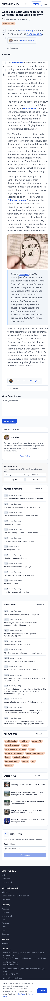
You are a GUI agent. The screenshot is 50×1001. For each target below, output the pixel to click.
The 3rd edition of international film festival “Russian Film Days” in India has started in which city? (24, 711)
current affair (36, 741)
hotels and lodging (11, 761)
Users (4, 927)
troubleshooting (11, 741)
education (8, 765)
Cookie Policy (20, 994)
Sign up (36, 4)
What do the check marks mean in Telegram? (21, 670)
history (25, 745)
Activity (4, 875)
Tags (3, 919)
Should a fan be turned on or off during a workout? (24, 702)
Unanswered (7, 882)
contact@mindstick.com (12, 978)
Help (3, 930)
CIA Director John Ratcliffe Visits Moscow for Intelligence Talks (28, 820)
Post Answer (9, 421)
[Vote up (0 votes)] (4, 31)
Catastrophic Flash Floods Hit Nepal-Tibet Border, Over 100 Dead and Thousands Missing (27, 793)
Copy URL (14, 480)
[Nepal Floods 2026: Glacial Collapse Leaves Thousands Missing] (7, 803)
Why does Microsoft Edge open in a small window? (23, 653)
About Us (5, 909)
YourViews (6, 899)
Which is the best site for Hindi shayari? (19, 661)
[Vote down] (4, 38)
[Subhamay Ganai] (11, 381)
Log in (25, 4)
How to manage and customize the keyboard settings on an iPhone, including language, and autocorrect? (24, 722)
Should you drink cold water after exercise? (28, 784)
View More (38, 489)
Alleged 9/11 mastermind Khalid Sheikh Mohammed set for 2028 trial (26, 811)
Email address (9, 844)
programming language (34, 753)
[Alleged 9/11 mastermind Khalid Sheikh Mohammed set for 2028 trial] (7, 812)
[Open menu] (45, 3)
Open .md (36, 480)
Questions (6, 879)
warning (29, 30)
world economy (8, 23)
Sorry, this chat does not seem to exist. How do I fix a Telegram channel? (24, 679)
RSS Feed (5, 943)
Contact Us (6, 912)
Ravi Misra (23, 40)
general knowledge (12, 745)
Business (5, 934)
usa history (24, 741)
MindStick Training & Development (15, 896)
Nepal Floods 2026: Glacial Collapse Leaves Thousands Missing (28, 802)
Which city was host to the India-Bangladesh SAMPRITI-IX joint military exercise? (21, 624)
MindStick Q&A (10, 4)
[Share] (29, 19)
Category (5, 923)
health (7, 757)
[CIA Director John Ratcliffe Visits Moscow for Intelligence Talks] (7, 821)
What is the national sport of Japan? (18, 644)
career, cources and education (15, 749)
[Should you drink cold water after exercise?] (7, 784)
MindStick (6, 892)
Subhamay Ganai (34, 381)
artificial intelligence (21, 757)
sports (32, 749)
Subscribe (26, 855)
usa (33, 761)
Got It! (42, 990)
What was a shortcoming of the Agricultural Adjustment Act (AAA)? (21, 634)
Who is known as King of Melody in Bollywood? (22, 614)
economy (32, 40)
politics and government (13, 753)
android (25, 761)
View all (39, 604)
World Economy (34, 33)
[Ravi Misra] (11, 41)
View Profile (25, 456)
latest (22, 30)
